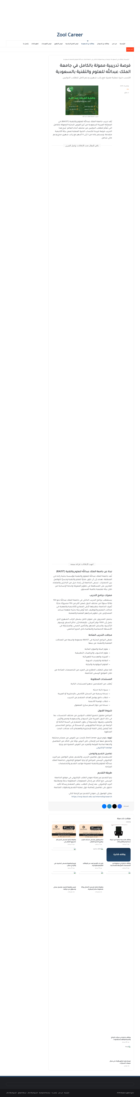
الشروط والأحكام (33, 1093)
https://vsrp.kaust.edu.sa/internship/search (92, 797)
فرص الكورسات (46, 44)
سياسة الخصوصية (44, 1093)
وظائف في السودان (103, 44)
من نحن (114, 44)
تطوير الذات (34, 44)
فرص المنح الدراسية (72, 44)
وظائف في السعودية (87, 44)
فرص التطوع (58, 44)
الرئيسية (122, 44)
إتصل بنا (25, 44)
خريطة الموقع (22, 1093)
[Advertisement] (70, 15)
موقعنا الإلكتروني (104, 748)
